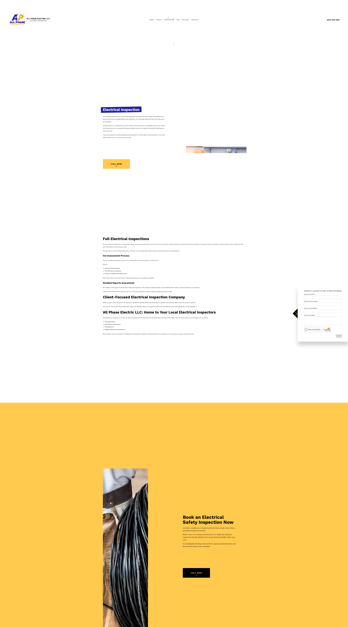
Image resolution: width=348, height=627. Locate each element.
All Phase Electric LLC (38, 19)
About (159, 20)
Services (168, 20)
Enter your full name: (309, 294)
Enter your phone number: (311, 301)
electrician (125, 119)
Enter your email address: (310, 308)
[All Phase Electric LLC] (17, 20)
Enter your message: (309, 315)
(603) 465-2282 (333, 20)
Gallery (185, 20)
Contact (195, 20)
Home (151, 20)
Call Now (116, 164)
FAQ (177, 20)
